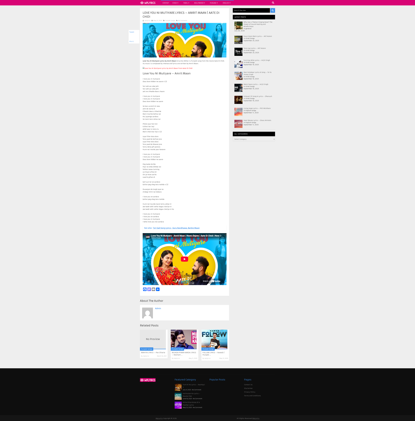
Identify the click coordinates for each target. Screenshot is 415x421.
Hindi (174, 3)
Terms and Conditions (252, 396)
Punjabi (213, 3)
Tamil (185, 3)
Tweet (131, 32)
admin (158, 308)
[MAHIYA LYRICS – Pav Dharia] (153, 339)
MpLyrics (159, 418)
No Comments (182, 20)
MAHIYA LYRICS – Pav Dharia (153, 353)
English (226, 3)
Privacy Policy (249, 392)
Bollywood (199, 3)
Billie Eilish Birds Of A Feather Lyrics (191, 403)
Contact (166, 3)
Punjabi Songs (170, 20)
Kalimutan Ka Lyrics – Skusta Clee (191, 395)
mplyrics (147, 20)
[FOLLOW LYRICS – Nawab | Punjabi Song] (214, 339)
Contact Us (248, 385)
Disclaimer (248, 388)
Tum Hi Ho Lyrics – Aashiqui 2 (194, 386)
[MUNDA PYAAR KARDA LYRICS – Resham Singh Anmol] (184, 339)
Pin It (131, 41)
